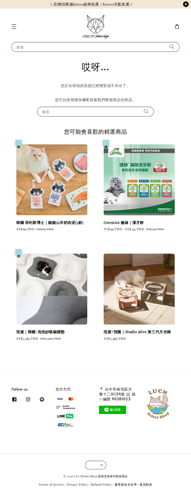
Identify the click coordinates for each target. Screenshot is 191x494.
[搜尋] (171, 46)
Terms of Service (51, 484)
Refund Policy (101, 484)
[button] (14, 26)
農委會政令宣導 (126, 484)
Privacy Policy (77, 484)
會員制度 (146, 484)
